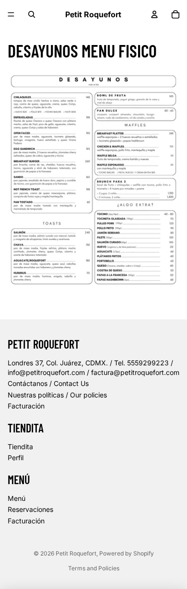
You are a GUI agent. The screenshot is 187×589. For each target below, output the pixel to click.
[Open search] (31, 14)
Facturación (26, 406)
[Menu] (11, 14)
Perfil (15, 457)
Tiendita (20, 446)
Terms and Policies (93, 568)
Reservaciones (30, 509)
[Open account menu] (154, 14)
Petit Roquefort (76, 553)
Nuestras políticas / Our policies (57, 395)
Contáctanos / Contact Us (48, 383)
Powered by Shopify (126, 553)
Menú (16, 498)
